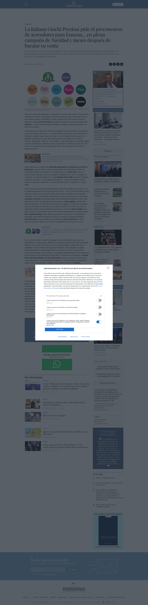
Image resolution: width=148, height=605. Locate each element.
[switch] (99, 300)
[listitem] (74, 296)
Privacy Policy (85, 336)
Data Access (74, 336)
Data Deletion (62, 336)
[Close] (109, 268)
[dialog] (74, 302)
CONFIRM (59, 329)
